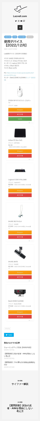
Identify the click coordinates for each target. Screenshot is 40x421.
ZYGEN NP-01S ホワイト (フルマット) (19, 101)
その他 (14, 36)
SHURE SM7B (13, 261)
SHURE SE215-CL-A (15, 221)
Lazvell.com (20, 16)
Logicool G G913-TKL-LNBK (17, 179)
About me (7, 36)
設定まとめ (30, 36)
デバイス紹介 (22, 36)
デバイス (7, 328)
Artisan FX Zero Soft (15, 140)
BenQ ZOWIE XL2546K (16, 301)
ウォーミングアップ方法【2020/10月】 (18, 347)
